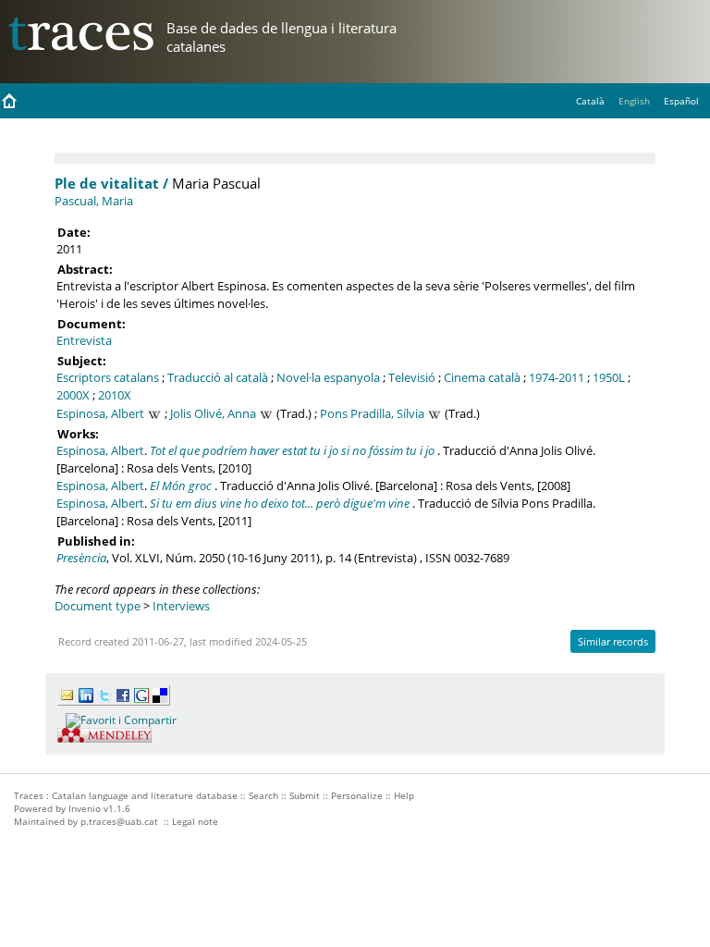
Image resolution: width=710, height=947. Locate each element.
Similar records (613, 641)
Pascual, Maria (94, 200)
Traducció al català (217, 377)
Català (590, 100)
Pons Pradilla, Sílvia (372, 413)
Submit (304, 795)
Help (404, 795)
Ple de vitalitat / (111, 183)
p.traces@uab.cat (119, 821)
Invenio (84, 808)
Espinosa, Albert (100, 413)
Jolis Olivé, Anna (213, 413)
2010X (114, 395)
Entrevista (84, 340)
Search (263, 795)
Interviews (181, 605)
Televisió (411, 377)
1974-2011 (556, 377)
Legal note (195, 821)
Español (681, 100)
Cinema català (482, 377)
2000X (73, 395)
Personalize (357, 795)
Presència (81, 557)
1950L (609, 377)
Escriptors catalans (107, 377)
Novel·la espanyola (328, 377)
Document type (98, 605)
